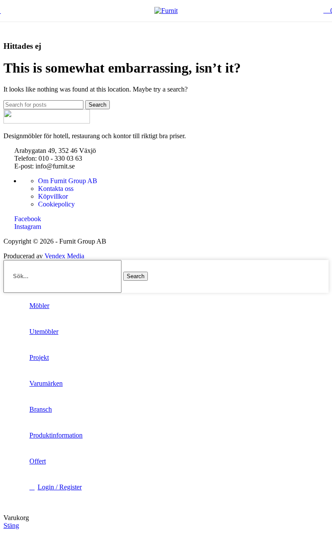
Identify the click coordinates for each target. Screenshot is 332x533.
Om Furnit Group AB (67, 180)
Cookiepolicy (56, 204)
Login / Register (60, 487)
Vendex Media (64, 256)
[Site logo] (166, 10)
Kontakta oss (55, 188)
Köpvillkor (53, 196)
